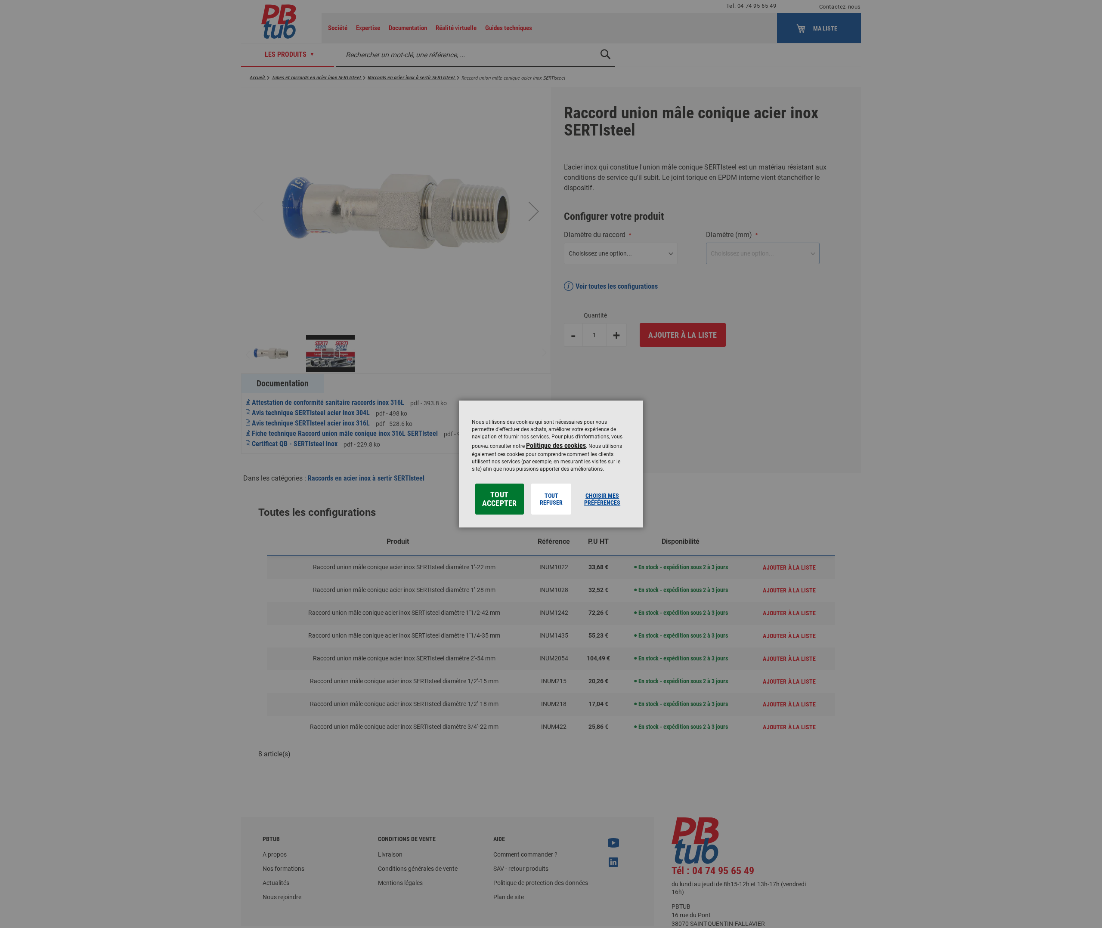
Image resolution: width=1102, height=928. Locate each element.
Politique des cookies (556, 445)
